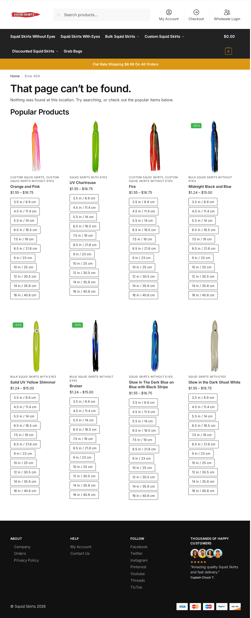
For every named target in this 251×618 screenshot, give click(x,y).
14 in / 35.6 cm (25, 286)
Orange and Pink (25, 186)
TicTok (136, 587)
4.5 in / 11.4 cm (25, 211)
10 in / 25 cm (23, 267)
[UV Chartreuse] (96, 147)
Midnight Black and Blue (209, 186)
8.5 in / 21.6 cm (25, 248)
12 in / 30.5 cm (25, 276)
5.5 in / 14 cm (24, 220)
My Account (169, 19)
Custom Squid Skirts (27, 177)
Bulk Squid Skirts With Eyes (33, 376)
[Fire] (155, 147)
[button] (232, 44)
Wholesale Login (227, 19)
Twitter (136, 553)
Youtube (137, 573)
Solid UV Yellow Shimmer (33, 382)
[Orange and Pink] (36, 147)
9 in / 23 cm (23, 258)
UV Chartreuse (83, 182)
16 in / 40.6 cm (25, 295)
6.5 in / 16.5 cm (25, 230)
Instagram (139, 560)
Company (22, 546)
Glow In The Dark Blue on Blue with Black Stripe (151, 384)
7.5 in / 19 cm (23, 239)
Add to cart (36, 308)
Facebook (139, 546)
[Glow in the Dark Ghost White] (214, 346)
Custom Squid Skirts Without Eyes (34, 179)
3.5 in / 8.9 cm (25, 202)
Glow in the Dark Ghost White (214, 382)
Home (15, 76)
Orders (20, 553)
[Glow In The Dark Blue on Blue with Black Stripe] (155, 346)
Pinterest (138, 567)
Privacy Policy (26, 560)
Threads (137, 580)
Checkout (196, 19)
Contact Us (80, 553)
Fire (132, 186)
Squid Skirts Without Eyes (151, 376)
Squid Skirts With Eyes (88, 177)
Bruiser (76, 386)
